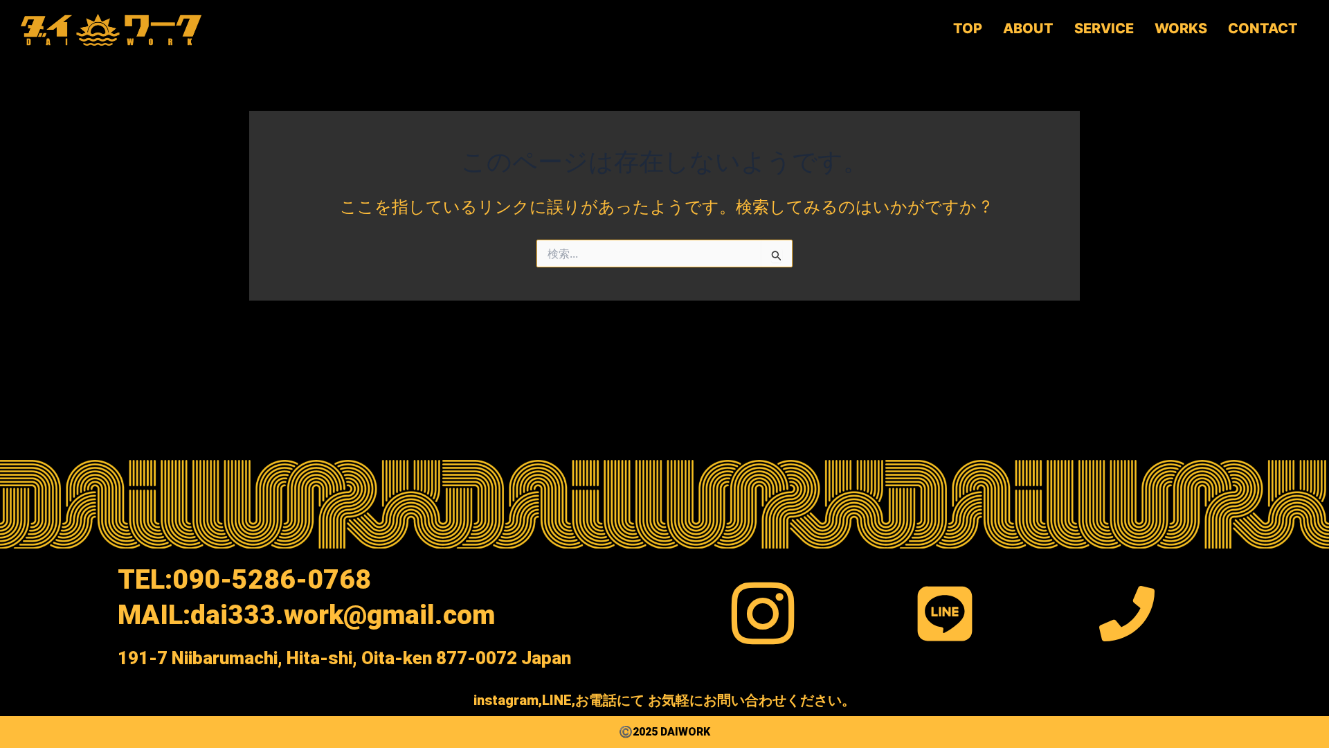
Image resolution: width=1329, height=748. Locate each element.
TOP (967, 28)
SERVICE (1104, 28)
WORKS (1181, 28)
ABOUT (1028, 28)
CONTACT (1263, 28)
